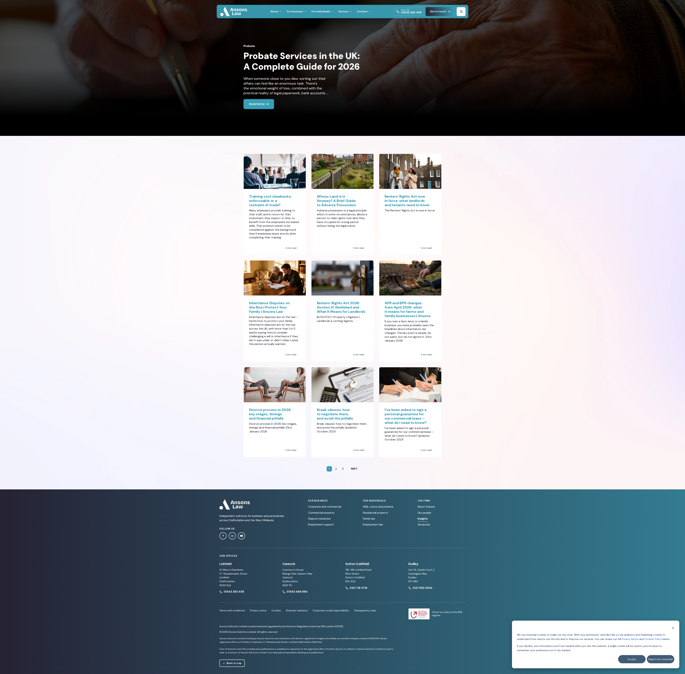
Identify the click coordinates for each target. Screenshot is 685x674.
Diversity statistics (297, 610)
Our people (424, 513)
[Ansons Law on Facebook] (223, 535)
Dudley (413, 564)
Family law (369, 518)
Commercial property (321, 513)
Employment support (321, 524)
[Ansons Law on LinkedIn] (232, 535)
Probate (249, 46)
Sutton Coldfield (357, 564)
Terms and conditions (232, 610)
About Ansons (426, 506)
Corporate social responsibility (331, 610)
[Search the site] (461, 11)
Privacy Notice (630, 639)
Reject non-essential (660, 659)
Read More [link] (257, 104)
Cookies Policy (653, 639)
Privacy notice (258, 610)
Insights (422, 518)
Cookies (276, 610)
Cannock (288, 564)
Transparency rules (365, 610)
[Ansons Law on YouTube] (241, 535)
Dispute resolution (319, 518)
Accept (632, 659)
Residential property (375, 513)
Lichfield (225, 564)
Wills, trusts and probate (378, 506)
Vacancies (423, 524)
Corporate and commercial (324, 506)
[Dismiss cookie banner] (673, 628)
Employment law (373, 524)
